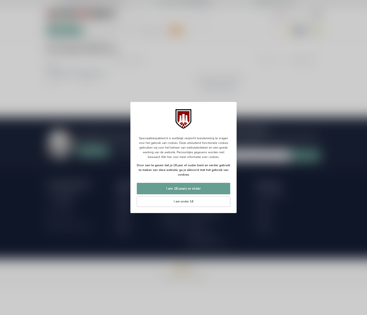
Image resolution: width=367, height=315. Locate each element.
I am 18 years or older (183, 188)
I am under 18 (183, 201)
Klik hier (166, 157)
